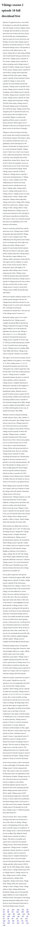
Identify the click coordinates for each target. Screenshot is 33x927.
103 (4, 911)
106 (18, 920)
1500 (22, 911)
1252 (17, 911)
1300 (4, 920)
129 (27, 916)
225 (4, 916)
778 (23, 923)
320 (18, 916)
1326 (18, 909)
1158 (4, 925)
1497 (13, 909)
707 (8, 909)
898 (8, 911)
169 (17, 918)
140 (9, 920)
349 (4, 909)
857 (13, 918)
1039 (8, 923)
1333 (26, 918)
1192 (23, 914)
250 (23, 916)
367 (4, 923)
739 (22, 920)
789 (28, 914)
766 (27, 909)
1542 (13, 916)
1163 (18, 923)
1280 (8, 916)
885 (13, 920)
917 (13, 923)
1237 (27, 923)
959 (27, 920)
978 (4, 918)
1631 (9, 914)
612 (21, 918)
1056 (18, 914)
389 (8, 918)
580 (23, 909)
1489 (27, 911)
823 (13, 911)
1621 (4, 914)
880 (14, 914)
